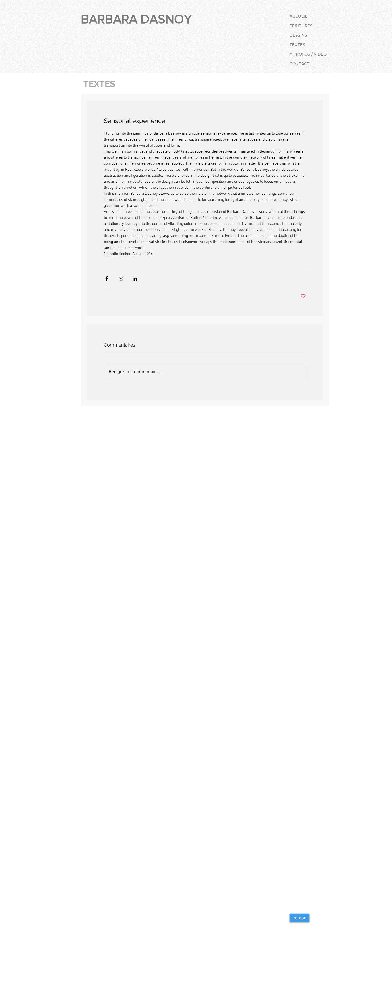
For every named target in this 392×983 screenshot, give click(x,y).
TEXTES (297, 44)
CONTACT (300, 63)
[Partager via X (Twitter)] (120, 278)
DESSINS (298, 35)
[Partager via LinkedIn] (134, 278)
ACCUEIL (298, 16)
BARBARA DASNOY (136, 19)
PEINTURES (301, 25)
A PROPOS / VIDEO (308, 54)
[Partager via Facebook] (106, 278)
